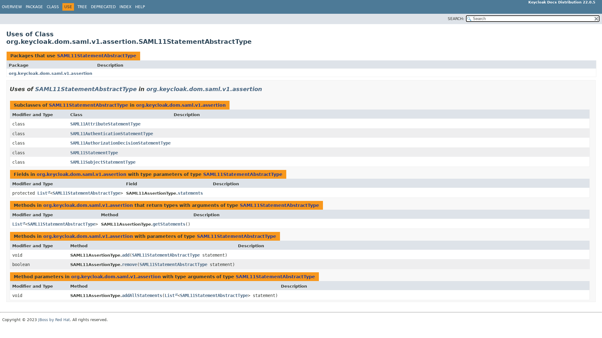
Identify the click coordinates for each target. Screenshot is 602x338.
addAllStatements (142, 295)
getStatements (169, 224)
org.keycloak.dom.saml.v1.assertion (50, 73)
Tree (82, 7)
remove (129, 264)
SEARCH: (456, 19)
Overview (12, 7)
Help (140, 7)
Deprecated (103, 7)
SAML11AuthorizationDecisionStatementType (120, 143)
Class (53, 7)
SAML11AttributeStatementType (105, 123)
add (125, 255)
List (42, 193)
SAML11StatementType (94, 152)
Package (34, 7)
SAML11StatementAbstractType (96, 55)
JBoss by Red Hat (54, 320)
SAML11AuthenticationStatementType (111, 133)
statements (190, 193)
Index (125, 7)
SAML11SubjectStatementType (102, 162)
